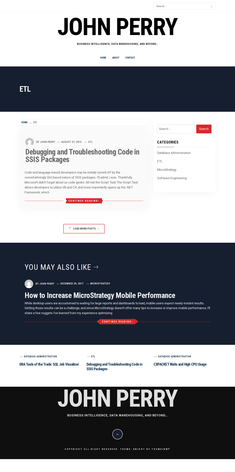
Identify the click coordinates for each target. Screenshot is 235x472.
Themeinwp (161, 449)
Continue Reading (83, 200)
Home (103, 57)
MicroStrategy (167, 169)
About (115, 57)
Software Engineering (172, 178)
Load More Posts (84, 228)
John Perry (117, 27)
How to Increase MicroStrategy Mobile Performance (100, 295)
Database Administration (174, 153)
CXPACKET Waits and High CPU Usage (180, 364)
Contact (130, 57)
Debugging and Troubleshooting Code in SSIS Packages (82, 155)
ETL (90, 142)
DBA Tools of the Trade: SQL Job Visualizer (49, 364)
